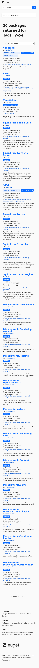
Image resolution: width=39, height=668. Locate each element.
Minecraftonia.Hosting (16, 356)
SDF (6, 199)
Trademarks (6, 660)
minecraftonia (9, 318)
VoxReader (9, 48)
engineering (7, 91)
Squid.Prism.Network (15, 214)
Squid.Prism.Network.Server (15, 154)
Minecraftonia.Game (15, 485)
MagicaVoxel (22, 64)
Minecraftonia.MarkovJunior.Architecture (18, 564)
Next (24, 596)
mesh (25, 89)
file (17, 64)
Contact (5, 611)
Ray (16, 201)
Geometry (6, 201)
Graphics (13, 199)
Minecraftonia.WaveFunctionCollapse (16, 510)
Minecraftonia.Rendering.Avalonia (17, 330)
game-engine (13, 136)
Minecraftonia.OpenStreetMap (12, 381)
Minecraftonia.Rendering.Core (17, 434)
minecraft (17, 318)
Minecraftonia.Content (16, 460)
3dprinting (30, 89)
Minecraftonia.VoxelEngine (18, 305)
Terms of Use (25, 655)
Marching (23, 199)
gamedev (6, 138)
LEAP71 (8, 76)
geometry (8, 87)
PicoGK (7, 73)
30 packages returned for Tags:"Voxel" (14, 30)
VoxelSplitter (10, 100)
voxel (9, 64)
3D (6, 113)
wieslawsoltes (9, 307)
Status (5, 620)
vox (6, 64)
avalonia (27, 318)
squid (7, 125)
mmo (19, 136)
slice (12, 113)
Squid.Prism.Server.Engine (18, 274)
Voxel (18, 199)
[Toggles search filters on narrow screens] (34, 15)
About (17, 655)
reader (29, 64)
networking (25, 136)
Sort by (6, 43)
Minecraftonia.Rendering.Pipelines (17, 537)
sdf (14, 89)
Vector (12, 201)
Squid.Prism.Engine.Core (17, 123)
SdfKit (6, 185)
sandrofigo (9, 50)
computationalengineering (20, 87)
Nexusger (8, 102)
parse (13, 64)
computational (8, 89)
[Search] (34, 7)
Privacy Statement (24, 658)
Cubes (29, 199)
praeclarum (9, 187)
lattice (21, 89)
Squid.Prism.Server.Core (16, 244)
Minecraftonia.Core (14, 409)
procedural (6, 320)
